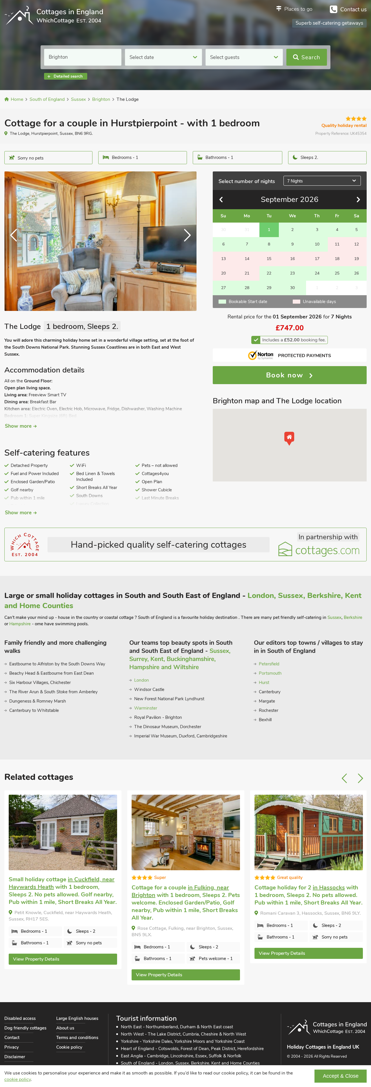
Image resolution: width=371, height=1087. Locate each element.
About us (65, 1028)
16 (292, 259)
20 (223, 273)
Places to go (298, 9)
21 (247, 273)
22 (269, 273)
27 (223, 288)
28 (247, 288)
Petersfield (269, 664)
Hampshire (20, 624)
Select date (142, 57)
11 (337, 244)
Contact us (353, 9)
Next (185, 241)
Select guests (224, 57)
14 (247, 259)
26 (356, 273)
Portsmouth (270, 673)
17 (317, 259)
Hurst (264, 682)
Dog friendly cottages (25, 1028)
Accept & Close (341, 1076)
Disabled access (20, 1018)
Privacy (11, 1047)
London (141, 680)
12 (356, 244)
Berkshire (353, 617)
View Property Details (36, 959)
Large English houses (77, 1018)
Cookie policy (69, 1047)
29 (269, 288)
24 (317, 273)
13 (223, 259)
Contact (11, 1038)
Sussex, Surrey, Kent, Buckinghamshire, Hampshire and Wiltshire (179, 659)
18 (337, 259)
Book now (286, 375)
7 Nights (295, 180)
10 (317, 244)
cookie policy (17, 1079)
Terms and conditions (77, 1038)
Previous (16, 241)
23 (292, 273)
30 (292, 288)
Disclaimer (14, 1057)
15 (269, 259)
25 (337, 273)
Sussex (334, 617)
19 (356, 259)
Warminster (145, 708)
